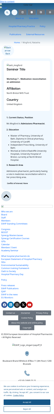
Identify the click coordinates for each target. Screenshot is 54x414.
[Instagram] (17, 305)
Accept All (27, 402)
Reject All (27, 409)
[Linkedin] (11, 305)
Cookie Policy (18, 395)
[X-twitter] (23, 305)
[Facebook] (4, 305)
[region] (27, 397)
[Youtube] (29, 305)
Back (8, 53)
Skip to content (7, 1)
